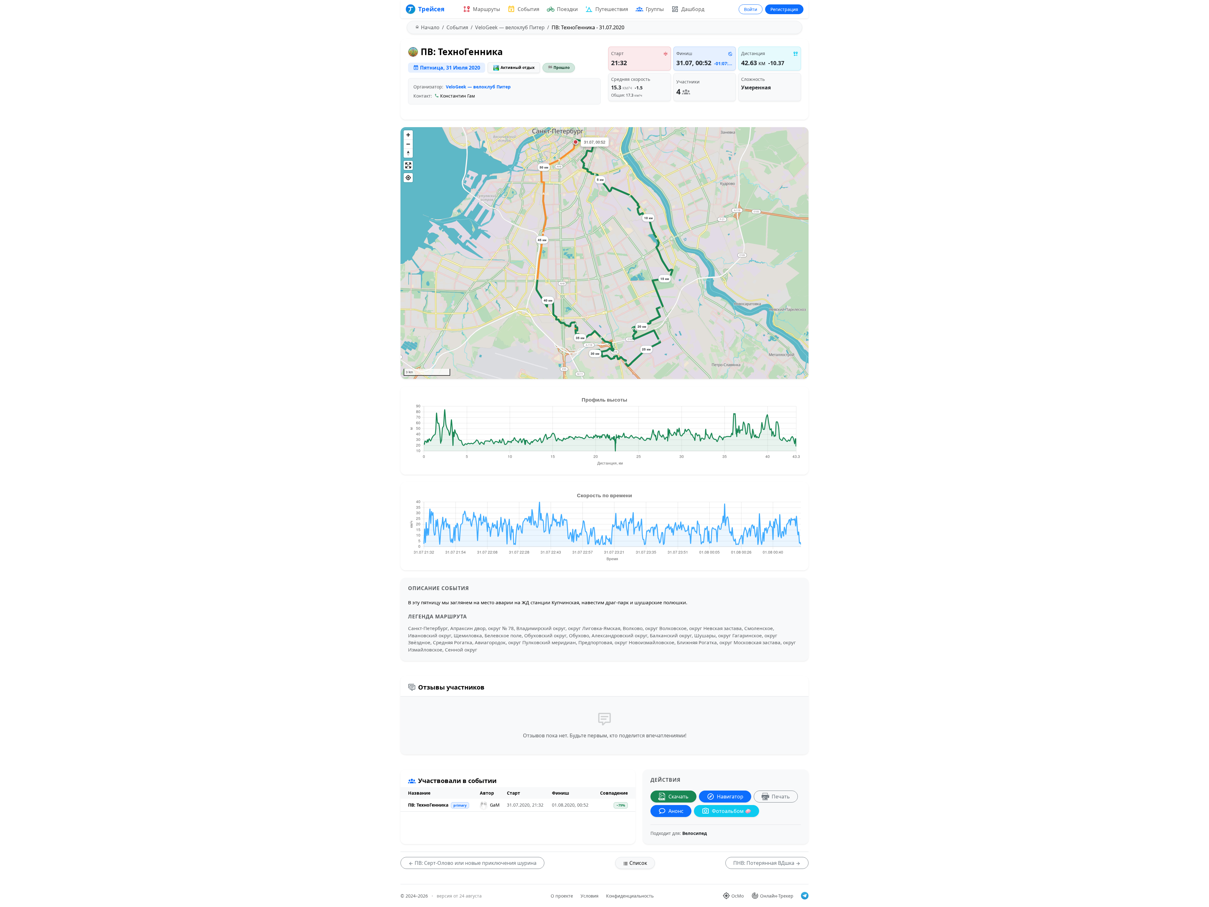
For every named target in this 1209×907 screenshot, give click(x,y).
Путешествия (611, 9)
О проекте (562, 896)
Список (637, 862)
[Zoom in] (408, 134)
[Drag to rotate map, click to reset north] (408, 153)
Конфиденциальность (630, 896)
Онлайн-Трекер (776, 896)
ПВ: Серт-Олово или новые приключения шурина (474, 862)
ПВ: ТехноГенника (428, 805)
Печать (781, 796)
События (528, 9)
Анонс (676, 811)
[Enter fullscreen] (408, 165)
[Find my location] (408, 177)
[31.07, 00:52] (575, 141)
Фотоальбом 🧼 (731, 811)
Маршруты (486, 9)
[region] (604, 253)
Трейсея (431, 9)
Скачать (678, 796)
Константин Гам (457, 96)
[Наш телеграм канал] (805, 895)
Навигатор (730, 796)
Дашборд (692, 9)
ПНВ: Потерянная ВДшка (764, 862)
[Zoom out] (408, 144)
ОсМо (737, 896)
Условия (590, 896)
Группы (655, 9)
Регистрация (784, 9)
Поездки (567, 9)
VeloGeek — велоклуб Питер (478, 87)
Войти (750, 9)
